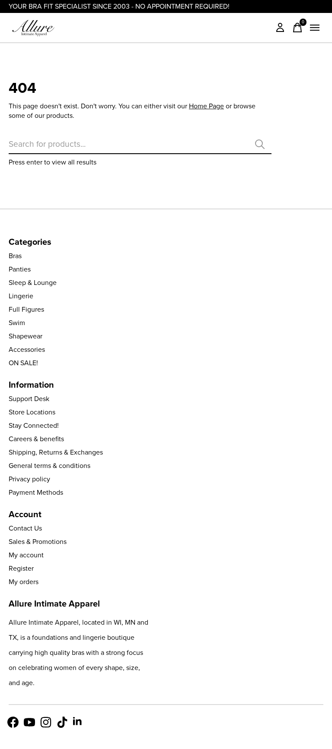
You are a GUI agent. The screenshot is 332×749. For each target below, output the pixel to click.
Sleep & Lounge (33, 283)
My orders (23, 582)
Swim (17, 323)
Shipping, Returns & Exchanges (56, 452)
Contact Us (25, 528)
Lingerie (21, 296)
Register (21, 568)
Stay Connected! (34, 425)
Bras (15, 256)
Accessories (27, 349)
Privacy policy (29, 479)
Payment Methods (36, 492)
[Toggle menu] (314, 27)
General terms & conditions (49, 466)
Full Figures (26, 309)
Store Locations (32, 412)
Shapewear (25, 336)
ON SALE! (23, 363)
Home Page (206, 106)
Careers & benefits (36, 439)
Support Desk (29, 399)
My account (26, 555)
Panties (20, 269)
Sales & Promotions (38, 542)
